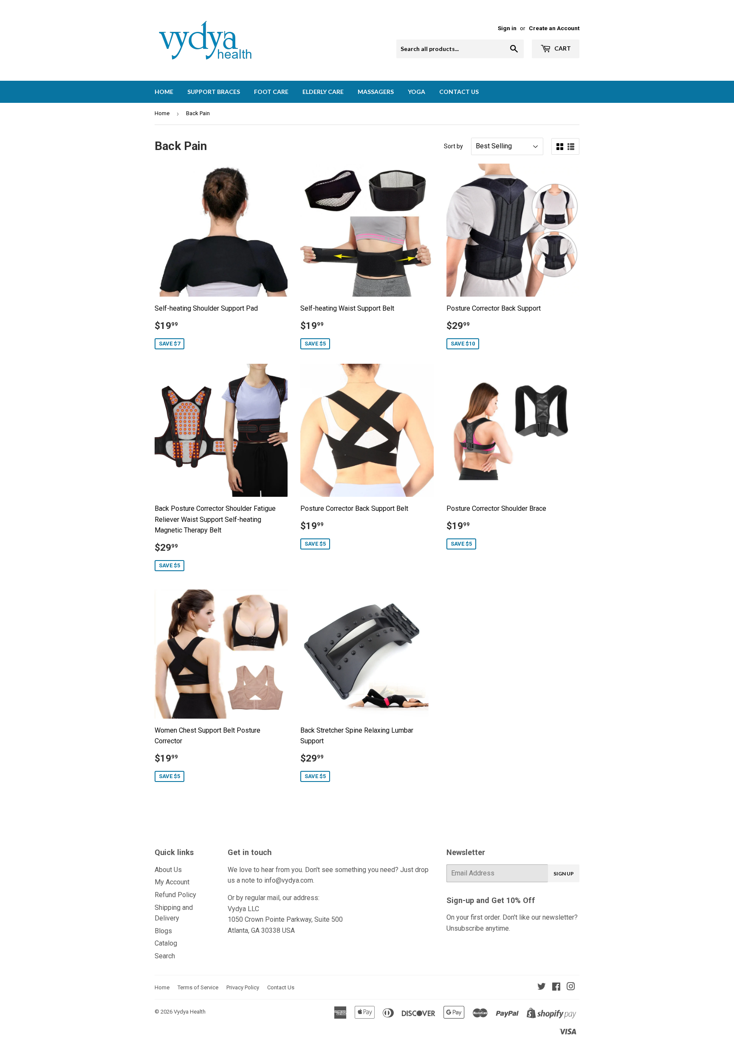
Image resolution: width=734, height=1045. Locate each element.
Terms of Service (198, 987)
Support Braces (213, 91)
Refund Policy (175, 895)
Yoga (416, 91)
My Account (172, 882)
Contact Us (459, 91)
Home (164, 91)
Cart (562, 48)
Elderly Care (323, 91)
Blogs (163, 931)
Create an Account (554, 28)
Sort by (453, 146)
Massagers (376, 91)
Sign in (507, 28)
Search (165, 956)
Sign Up (563, 873)
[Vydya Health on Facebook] (556, 987)
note (248, 880)
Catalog (166, 943)
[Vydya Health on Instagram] (571, 987)
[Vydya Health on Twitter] (541, 987)
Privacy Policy (242, 987)
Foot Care (271, 91)
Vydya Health (190, 1011)
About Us (168, 870)
